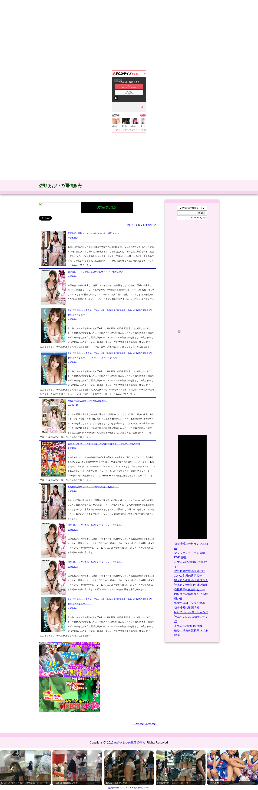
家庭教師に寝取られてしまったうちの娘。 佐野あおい (93, 233)
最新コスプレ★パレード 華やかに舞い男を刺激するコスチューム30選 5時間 (104, 443)
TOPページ (132, 225)
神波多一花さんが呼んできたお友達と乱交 (88, 400)
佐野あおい (73, 238)
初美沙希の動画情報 (186, 607)
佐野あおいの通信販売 (60, 185)
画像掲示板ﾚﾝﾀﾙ (115, 787)
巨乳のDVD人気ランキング (191, 612)
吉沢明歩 (72, 448)
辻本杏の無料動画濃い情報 (191, 584)
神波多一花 (73, 405)
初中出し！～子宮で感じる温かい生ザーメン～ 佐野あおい (95, 272)
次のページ (150, 225)
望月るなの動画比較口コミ (191, 580)
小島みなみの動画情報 (188, 625)
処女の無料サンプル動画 (189, 603)
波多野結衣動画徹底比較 (189, 571)
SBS (205, 217)
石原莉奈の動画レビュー (189, 589)
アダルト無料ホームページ (137, 787)
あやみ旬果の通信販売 (188, 575)
